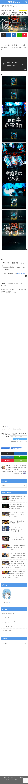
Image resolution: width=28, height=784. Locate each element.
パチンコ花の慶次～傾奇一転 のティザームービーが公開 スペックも (17, 506)
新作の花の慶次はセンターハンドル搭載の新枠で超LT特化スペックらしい (17, 555)
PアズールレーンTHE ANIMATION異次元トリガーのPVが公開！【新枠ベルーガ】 (13, 530)
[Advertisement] (14, 361)
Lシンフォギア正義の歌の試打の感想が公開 (16, 522)
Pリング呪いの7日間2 (16, 448)
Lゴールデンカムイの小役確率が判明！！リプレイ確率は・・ (16, 514)
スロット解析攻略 (8, 613)
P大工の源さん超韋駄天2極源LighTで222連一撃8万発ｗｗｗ (17, 547)
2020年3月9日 (21, 273)
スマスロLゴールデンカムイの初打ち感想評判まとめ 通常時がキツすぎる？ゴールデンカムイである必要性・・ (13, 564)
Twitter (10, 602)
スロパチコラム (7, 617)
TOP (5, 777)
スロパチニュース (6, 448)
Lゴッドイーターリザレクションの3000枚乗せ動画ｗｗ (16, 539)
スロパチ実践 (7, 626)
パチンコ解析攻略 (8, 630)
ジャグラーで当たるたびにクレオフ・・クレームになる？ (17, 498)
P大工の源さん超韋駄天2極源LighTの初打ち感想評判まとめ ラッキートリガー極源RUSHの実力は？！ (13, 574)
